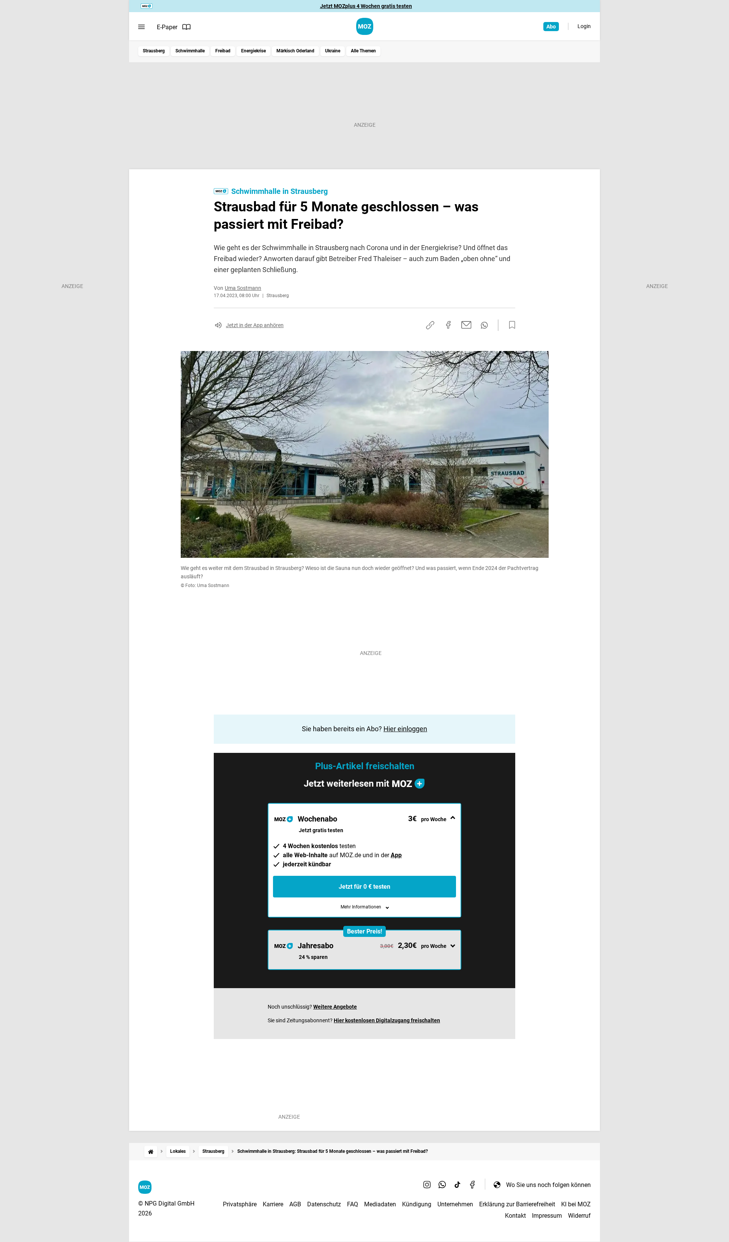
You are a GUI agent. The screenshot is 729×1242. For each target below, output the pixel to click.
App (396, 855)
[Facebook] (473, 1185)
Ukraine (332, 51)
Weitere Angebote (335, 1007)
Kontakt (515, 1215)
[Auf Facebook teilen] (448, 324)
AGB (295, 1204)
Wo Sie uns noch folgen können (548, 1184)
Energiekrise (253, 51)
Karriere (273, 1204)
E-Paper (167, 27)
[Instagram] (427, 1185)
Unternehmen (455, 1204)
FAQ (352, 1204)
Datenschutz (324, 1204)
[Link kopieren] (430, 325)
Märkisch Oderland (295, 51)
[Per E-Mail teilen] (466, 324)
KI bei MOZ (576, 1204)
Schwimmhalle (190, 51)
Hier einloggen (405, 729)
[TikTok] (457, 1185)
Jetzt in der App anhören (255, 325)
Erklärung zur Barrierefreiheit (517, 1204)
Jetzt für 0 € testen (364, 886)
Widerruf (579, 1215)
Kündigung (416, 1204)
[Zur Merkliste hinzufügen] (510, 325)
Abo (551, 27)
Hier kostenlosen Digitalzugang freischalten (387, 1020)
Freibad (222, 51)
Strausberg (154, 51)
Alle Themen (363, 51)
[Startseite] (150, 1151)
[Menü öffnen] (141, 27)
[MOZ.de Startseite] (364, 26)
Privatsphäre (240, 1204)
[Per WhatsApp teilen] (484, 325)
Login (584, 26)
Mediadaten (380, 1204)
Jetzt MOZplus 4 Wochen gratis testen (366, 6)
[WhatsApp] (442, 1185)
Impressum (547, 1215)
